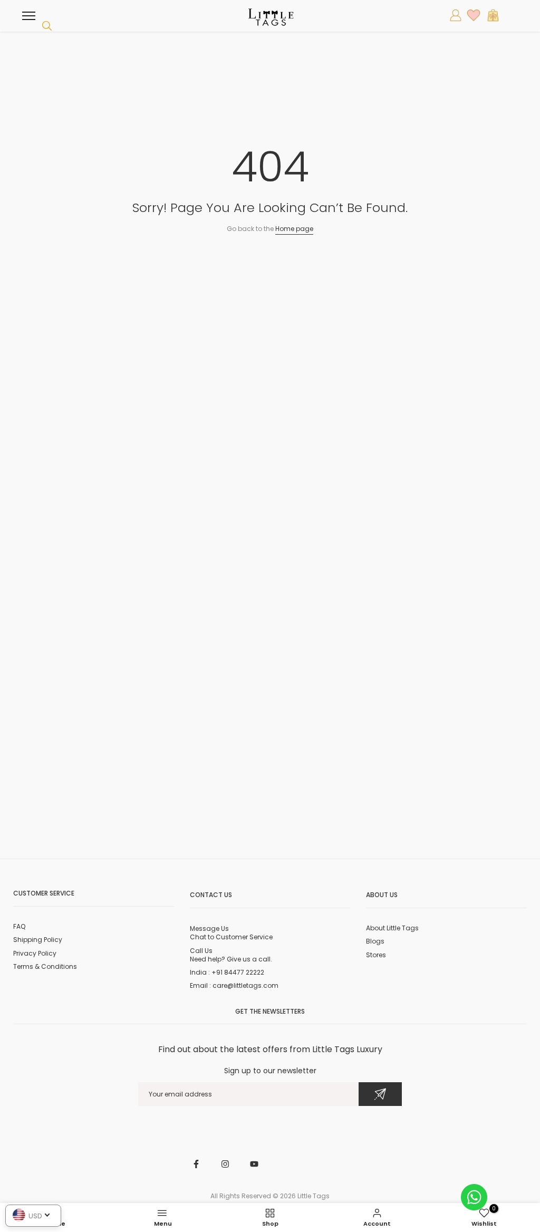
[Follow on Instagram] (225, 1164)
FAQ (19, 926)
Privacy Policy (34, 953)
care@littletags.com (245, 985)
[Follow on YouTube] (254, 1164)
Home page (294, 228)
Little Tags (313, 1195)
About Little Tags (392, 927)
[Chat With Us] (474, 1196)
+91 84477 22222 (237, 972)
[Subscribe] (380, 1094)
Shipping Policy (37, 939)
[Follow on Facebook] (196, 1164)
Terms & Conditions (45, 966)
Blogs (375, 941)
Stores (376, 954)
